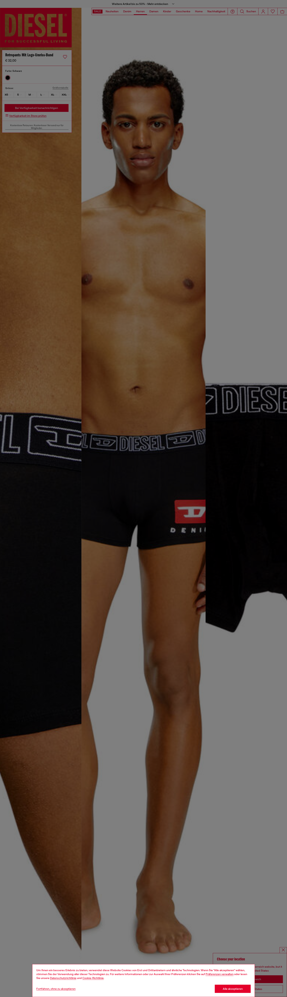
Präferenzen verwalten (220, 974)
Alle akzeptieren (233, 988)
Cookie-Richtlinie (93, 978)
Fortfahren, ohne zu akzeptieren (56, 988)
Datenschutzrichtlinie (63, 978)
